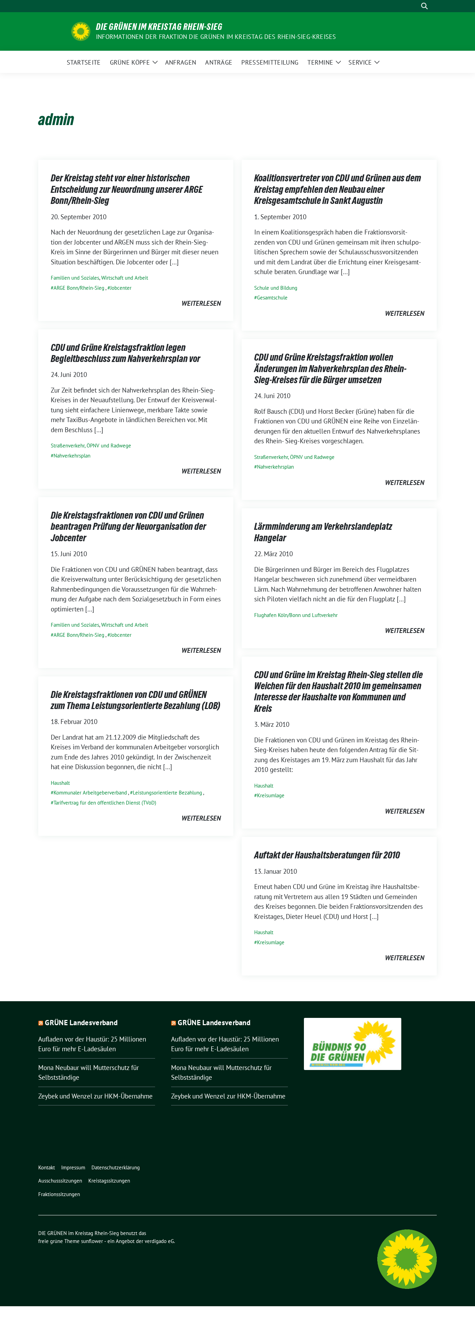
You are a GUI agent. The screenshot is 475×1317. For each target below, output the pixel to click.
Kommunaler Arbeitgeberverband (90, 792)
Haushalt (263, 785)
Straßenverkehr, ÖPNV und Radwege (91, 445)
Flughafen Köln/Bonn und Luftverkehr (296, 615)
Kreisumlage (270, 795)
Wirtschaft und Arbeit (124, 277)
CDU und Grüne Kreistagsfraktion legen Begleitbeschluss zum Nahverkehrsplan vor (125, 353)
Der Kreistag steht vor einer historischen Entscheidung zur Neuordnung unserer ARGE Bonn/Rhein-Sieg (126, 189)
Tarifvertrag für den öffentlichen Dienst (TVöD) (105, 802)
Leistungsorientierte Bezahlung (167, 792)
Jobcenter (120, 288)
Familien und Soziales (75, 277)
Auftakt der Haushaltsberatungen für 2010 (327, 855)
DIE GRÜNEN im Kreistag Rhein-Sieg (159, 27)
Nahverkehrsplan (72, 455)
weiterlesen (201, 303)
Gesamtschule (272, 297)
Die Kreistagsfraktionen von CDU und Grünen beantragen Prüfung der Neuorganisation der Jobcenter (128, 526)
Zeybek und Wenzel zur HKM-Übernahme (95, 1096)
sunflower (92, 1241)
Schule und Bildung (275, 288)
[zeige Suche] (424, 6)
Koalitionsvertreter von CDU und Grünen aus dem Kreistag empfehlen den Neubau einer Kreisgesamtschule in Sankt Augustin (337, 189)
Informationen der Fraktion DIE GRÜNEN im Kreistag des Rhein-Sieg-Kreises (216, 37)
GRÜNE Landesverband (81, 1022)
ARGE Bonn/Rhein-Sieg (79, 288)
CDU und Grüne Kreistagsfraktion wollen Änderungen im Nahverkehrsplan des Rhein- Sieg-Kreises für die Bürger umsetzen (330, 368)
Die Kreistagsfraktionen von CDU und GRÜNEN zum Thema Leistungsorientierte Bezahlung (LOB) (135, 700)
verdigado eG (159, 1241)
